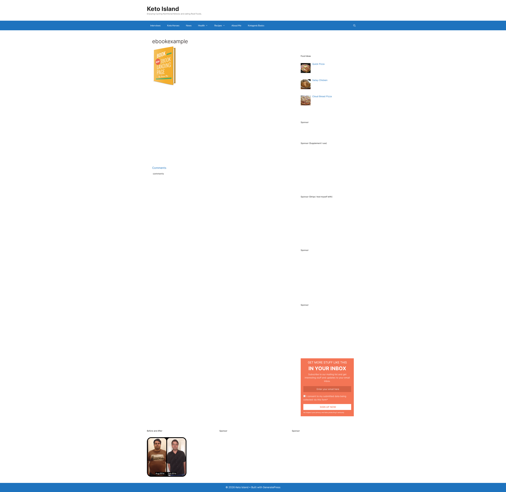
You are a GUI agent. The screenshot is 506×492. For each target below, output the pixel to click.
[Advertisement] (220, 108)
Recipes (218, 25)
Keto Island (163, 8)
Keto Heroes (173, 25)
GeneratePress (271, 487)
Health (201, 25)
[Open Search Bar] (354, 25)
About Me (236, 25)
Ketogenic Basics (256, 25)
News (188, 25)
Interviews (155, 25)
